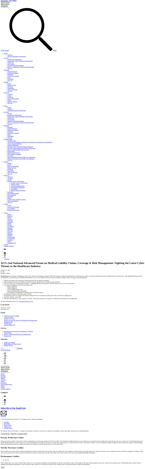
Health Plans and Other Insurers (12, 344)
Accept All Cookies (22, 434)
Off (8, 460)
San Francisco (11, 237)
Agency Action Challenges (14, 143)
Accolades (10, 178)
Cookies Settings (5, 434)
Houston (9, 225)
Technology (10, 79)
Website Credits (8, 428)
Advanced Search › (6, 350)
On (3, 460)
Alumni (6, 244)
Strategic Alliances (12, 101)
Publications (10, 88)
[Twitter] (5, 257)
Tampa (9, 241)
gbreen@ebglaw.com (9, 325)
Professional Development (18, 187)
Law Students (11, 208)
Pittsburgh (10, 234)
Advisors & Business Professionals (16, 56)
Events (9, 83)
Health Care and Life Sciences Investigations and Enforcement (20, 320)
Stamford (9, 240)
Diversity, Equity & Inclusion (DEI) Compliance (20, 146)
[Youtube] (5, 251)
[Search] (31, 50)
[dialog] (72, 432)
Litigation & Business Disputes (15, 65)
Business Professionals (13, 210)
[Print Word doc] (5, 363)
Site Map (6, 422)
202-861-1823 (8, 323)
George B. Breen (8, 317)
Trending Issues (8, 139)
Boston (9, 217)
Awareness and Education (18, 186)
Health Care (10, 62)
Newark (9, 232)
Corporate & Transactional (14, 59)
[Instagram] (5, 255)
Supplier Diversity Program (18, 190)
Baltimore (10, 216)
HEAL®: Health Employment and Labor (18, 149)
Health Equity (11, 151)
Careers (9, 95)
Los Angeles (10, 226)
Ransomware (7, 336)
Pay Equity (10, 156)
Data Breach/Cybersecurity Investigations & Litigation (18, 331)
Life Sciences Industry (13, 76)
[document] (72, 452)
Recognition (14, 189)
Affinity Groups (15, 184)
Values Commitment (12, 201)
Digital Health (7, 333)
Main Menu (12, 0)
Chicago (9, 219)
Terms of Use (7, 426)
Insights (6, 82)
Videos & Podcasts (12, 89)
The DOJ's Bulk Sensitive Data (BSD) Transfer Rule (21, 148)
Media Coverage (11, 85)
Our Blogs (10, 86)
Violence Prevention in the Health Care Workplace (20, 159)
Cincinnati (10, 220)
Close (2, 467)
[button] (5, 354)
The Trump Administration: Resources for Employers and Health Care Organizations (29, 142)
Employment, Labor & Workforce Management (20, 61)
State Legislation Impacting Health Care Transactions (21, 157)
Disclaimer (7, 423)
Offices (9, 100)
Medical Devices (8, 345)
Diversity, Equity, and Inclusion (15, 181)
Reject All (13, 434)
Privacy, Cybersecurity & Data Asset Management (20, 67)
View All (9, 68)
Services (6, 58)
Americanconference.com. (26, 301)
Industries (6, 70)
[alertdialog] (72, 452)
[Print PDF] (5, 361)
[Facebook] (5, 253)
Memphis (9, 228)
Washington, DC (11, 243)
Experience (10, 97)
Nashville (9, 229)
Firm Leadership (11, 195)
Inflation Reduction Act (13, 152)
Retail (8, 77)
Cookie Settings (5, 50)
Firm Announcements (13, 98)
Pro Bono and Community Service (16, 199)
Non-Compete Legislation (14, 154)
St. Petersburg (11, 238)
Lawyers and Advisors (13, 207)
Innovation (10, 196)
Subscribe (6, 259)
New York (10, 231)
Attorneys (10, 55)
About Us (6, 92)
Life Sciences (11, 64)
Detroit (9, 223)
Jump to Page (4, 0)
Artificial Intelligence (13, 145)
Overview (10, 94)
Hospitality (10, 74)
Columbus (10, 222)
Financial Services (12, 71)
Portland (9, 235)
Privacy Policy (8, 425)
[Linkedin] (5, 249)
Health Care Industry (12, 73)
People (6, 53)
